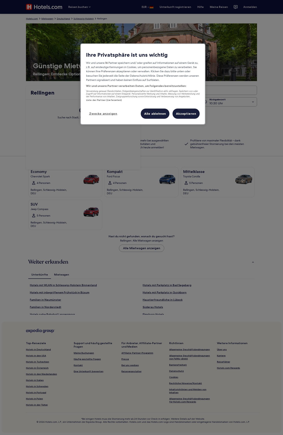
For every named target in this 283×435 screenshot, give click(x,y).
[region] (142, 84)
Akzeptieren (186, 113)
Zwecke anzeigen (103, 113)
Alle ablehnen (155, 113)
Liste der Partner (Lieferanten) (104, 100)
